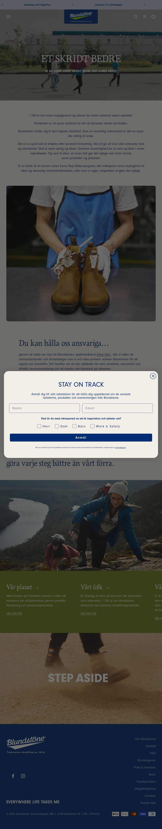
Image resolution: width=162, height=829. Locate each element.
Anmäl (81, 437)
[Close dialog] (153, 376)
